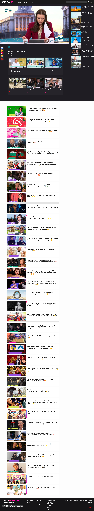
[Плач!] (2, 56)
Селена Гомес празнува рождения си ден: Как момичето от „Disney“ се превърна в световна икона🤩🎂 (41, 272)
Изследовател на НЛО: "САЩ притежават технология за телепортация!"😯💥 (40, 293)
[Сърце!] (2, 53)
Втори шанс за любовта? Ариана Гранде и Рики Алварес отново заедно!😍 (41, 455)
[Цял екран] (67, 43)
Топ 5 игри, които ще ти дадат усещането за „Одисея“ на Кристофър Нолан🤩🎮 (41, 390)
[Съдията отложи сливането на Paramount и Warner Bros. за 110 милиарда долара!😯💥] (16, 349)
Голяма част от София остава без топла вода (87, 57)
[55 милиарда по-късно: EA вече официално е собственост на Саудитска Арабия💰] (16, 122)
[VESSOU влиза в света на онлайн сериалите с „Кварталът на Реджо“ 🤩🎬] (16, 468)
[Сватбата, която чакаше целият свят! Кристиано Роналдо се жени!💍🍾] (16, 187)
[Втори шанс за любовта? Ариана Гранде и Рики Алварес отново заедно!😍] (16, 457)
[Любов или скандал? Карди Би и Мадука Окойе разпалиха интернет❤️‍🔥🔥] (16, 360)
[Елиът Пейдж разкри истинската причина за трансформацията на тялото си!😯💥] (16, 219)
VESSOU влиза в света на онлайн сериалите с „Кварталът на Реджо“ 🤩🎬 (40, 466)
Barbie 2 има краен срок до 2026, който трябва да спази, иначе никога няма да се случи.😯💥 (42, 130)
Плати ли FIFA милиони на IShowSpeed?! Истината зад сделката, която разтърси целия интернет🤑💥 (42, 369)
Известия (49, 509)
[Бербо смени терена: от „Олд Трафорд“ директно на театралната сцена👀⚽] (16, 425)
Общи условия (30, 500)
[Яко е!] (2, 47)
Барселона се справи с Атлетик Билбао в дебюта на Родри (87, 26)
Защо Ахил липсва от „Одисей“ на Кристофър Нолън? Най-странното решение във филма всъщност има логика (41, 326)
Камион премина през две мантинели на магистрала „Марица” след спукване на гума (87, 63)
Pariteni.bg (90, 502)
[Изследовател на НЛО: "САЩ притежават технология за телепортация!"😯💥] (16, 295)
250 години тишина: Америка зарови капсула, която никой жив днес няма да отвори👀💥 (41, 433)
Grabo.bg (90, 500)
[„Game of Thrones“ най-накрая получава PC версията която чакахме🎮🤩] (16, 381)
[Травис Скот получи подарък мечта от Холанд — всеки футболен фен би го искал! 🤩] (16, 230)
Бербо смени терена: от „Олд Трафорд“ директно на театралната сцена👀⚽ (42, 423)
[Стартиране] (2, 43)
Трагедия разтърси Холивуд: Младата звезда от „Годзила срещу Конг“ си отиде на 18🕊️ (42, 304)
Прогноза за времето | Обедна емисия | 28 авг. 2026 (87, 7)
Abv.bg (62, 500)
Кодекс (28, 502)
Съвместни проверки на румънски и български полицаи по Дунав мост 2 (87, 45)
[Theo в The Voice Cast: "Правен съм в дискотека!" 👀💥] (16, 338)
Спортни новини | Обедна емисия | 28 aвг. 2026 (86, 32)
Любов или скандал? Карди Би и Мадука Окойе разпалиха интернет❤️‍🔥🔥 (41, 358)
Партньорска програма (51, 500)
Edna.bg (80, 500)
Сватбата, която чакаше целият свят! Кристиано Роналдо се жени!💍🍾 (39, 185)
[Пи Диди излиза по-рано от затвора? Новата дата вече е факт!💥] (16, 176)
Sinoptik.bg (85, 500)
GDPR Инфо (49, 507)
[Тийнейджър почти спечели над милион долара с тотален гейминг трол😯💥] (16, 111)
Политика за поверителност (50, 503)
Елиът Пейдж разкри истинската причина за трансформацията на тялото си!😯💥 (41, 217)
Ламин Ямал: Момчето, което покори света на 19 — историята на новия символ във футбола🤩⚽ (42, 314)
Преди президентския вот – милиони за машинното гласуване (35, 69)
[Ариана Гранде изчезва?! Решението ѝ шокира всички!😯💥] (16, 197)
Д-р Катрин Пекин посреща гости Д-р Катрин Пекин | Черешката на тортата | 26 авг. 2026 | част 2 (35, 90)
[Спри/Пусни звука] (4, 43)
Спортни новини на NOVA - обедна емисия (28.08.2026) (86, 13)
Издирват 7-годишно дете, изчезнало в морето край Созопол (17, 89)
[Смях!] (2, 50)
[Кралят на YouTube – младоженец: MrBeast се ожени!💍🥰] (16, 252)
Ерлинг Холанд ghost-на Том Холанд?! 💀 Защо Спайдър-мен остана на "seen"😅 (41, 444)
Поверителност (50, 505)
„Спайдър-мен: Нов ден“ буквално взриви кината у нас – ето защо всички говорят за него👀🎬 (42, 152)
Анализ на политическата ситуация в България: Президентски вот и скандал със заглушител (17, 70)
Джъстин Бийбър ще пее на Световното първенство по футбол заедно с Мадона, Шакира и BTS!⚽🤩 (42, 402)
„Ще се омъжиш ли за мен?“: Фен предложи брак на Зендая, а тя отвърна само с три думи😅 (42, 239)
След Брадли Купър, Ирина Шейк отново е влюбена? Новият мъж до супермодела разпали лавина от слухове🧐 (41, 164)
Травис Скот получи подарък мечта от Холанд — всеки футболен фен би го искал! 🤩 (42, 228)
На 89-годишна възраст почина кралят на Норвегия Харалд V (87, 51)
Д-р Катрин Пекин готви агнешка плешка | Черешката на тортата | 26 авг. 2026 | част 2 (53, 90)
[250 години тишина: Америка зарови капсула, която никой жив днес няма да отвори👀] (16, 436)
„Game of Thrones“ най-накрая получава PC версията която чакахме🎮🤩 (40, 379)
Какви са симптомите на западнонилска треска (50, 69)
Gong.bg (70, 500)
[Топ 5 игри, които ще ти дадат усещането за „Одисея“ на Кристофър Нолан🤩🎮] (16, 392)
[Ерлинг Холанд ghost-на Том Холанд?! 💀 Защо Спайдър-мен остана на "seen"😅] (16, 446)
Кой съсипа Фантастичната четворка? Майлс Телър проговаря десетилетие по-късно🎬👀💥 (42, 260)
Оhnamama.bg (75, 500)
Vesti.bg (66, 500)
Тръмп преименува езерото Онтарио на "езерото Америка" (86, 19)
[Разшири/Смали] (65, 43)
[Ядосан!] (2, 59)
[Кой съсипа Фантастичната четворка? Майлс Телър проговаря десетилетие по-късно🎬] (16, 262)
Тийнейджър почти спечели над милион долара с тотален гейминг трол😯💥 (42, 109)
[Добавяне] (67, 10)
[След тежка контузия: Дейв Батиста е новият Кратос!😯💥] (16, 143)
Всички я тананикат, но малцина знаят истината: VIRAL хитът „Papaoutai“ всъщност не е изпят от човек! (42, 207)
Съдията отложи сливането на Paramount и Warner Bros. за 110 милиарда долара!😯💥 (40, 347)
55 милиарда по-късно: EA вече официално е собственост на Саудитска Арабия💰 (40, 120)
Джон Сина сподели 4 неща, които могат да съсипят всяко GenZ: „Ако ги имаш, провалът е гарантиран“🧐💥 (41, 283)
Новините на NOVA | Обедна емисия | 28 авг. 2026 (87, 38)
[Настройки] (67, 8)
